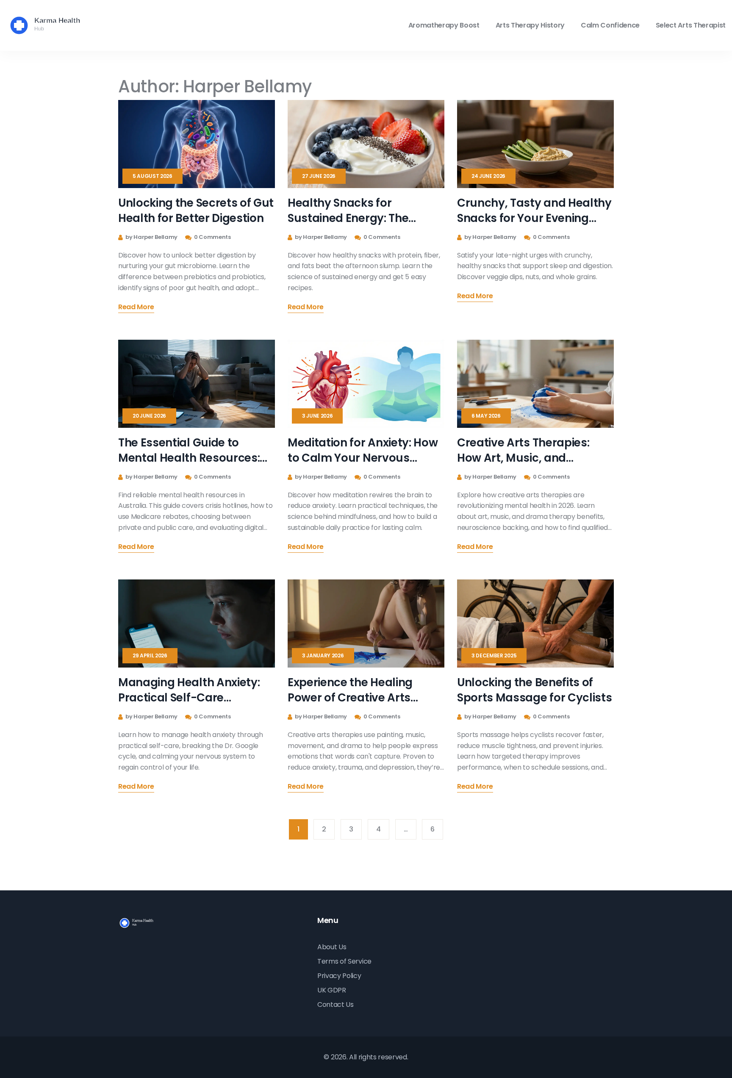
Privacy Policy (339, 976)
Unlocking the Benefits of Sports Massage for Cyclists (534, 690)
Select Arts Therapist (691, 25)
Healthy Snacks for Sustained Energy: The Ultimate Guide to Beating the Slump (358, 210)
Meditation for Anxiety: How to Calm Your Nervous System (363, 450)
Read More (136, 308)
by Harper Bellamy (151, 237)
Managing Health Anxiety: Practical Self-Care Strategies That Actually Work (189, 690)
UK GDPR (331, 990)
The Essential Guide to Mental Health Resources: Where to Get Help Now (189, 450)
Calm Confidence (610, 25)
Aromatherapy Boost (444, 25)
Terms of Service (344, 961)
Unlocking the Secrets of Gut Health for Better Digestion (196, 210)
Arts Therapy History (530, 25)
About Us (331, 947)
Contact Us (335, 1004)
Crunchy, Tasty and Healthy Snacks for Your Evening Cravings (534, 210)
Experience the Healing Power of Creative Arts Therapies (350, 690)
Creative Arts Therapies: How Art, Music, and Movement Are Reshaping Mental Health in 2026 (528, 450)
